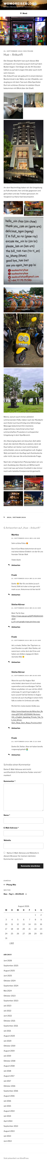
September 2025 (11, 966)
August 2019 (9, 1051)
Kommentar (9, 781)
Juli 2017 (7, 1081)
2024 (9, 517)
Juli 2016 (7, 1101)
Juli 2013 (7, 1136)
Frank (30, 51)
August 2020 (9, 1036)
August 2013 (9, 1131)
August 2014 (9, 1111)
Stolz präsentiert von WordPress (16, 1158)
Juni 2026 (8, 960)
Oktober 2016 (9, 1086)
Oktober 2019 (9, 1046)
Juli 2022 (7, 1011)
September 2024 (11, 986)
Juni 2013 (8, 1141)
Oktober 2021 (9, 1021)
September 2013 (11, 1126)
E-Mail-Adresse (11, 828)
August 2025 (9, 971)
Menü (25, 13)
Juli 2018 (7, 1071)
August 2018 (9, 1066)
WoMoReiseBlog (19, 3)
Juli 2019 (7, 1056)
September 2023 (11, 1001)
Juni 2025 (8, 976)
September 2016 (11, 1091)
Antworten (15, 565)
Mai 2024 (8, 991)
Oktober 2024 (10, 981)
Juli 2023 (7, 1006)
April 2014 (8, 1121)
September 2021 (11, 1026)
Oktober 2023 (10, 996)
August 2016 (9, 1096)
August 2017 (9, 1076)
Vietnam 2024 (19, 517)
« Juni (11, 943)
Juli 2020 (7, 1041)
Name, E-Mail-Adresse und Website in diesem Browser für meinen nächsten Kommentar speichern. (21, 856)
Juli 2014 (7, 1116)
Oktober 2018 (9, 1061)
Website (7, 840)
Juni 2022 (8, 1016)
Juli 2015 (7, 1106)
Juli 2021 (7, 1031)
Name (7, 815)
